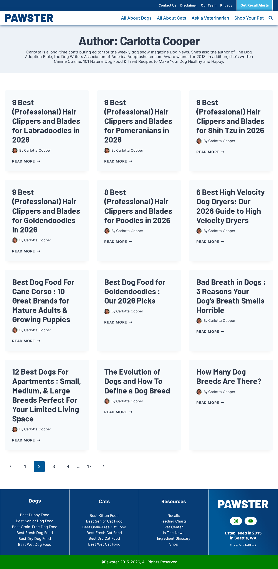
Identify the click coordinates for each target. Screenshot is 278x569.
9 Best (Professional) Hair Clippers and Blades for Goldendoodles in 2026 (46, 210)
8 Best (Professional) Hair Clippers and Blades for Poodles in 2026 (138, 206)
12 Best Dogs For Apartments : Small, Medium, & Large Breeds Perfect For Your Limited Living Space (46, 395)
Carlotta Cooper (37, 150)
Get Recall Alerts (254, 5)
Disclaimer (188, 5)
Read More (26, 161)
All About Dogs (136, 18)
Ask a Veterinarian (210, 18)
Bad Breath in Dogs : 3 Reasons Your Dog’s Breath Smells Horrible (231, 296)
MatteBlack (247, 545)
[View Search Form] (270, 18)
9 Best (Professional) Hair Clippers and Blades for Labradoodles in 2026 (46, 120)
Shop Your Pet (249, 18)
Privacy (226, 5)
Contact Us (167, 5)
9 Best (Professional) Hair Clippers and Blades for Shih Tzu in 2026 (230, 116)
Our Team (208, 5)
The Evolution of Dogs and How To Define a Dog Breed (137, 381)
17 (89, 466)
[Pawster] (29, 18)
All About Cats (171, 18)
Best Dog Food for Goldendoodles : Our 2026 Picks (134, 291)
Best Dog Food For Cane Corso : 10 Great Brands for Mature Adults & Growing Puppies (43, 300)
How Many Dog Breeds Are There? (228, 376)
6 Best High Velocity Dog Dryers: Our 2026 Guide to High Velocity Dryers (230, 206)
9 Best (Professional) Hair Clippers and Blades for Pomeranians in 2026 (138, 120)
